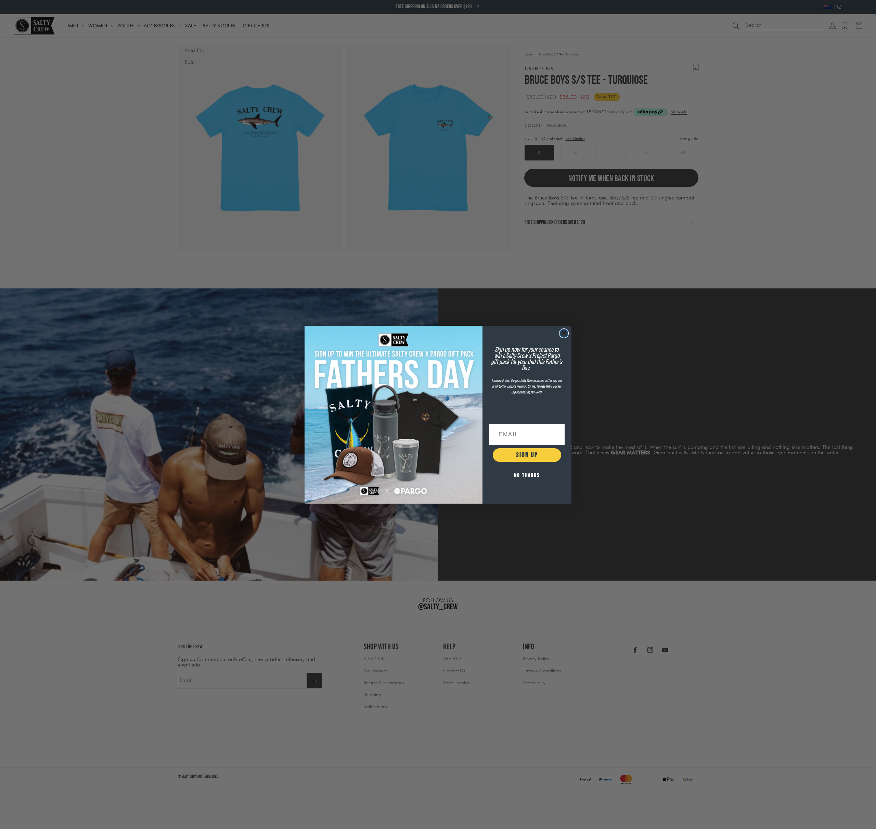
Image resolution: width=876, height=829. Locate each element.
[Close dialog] (564, 333)
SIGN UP (527, 455)
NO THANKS (527, 475)
